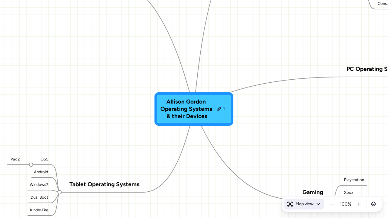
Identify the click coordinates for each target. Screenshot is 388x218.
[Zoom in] (359, 204)
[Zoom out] (332, 204)
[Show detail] (373, 204)
